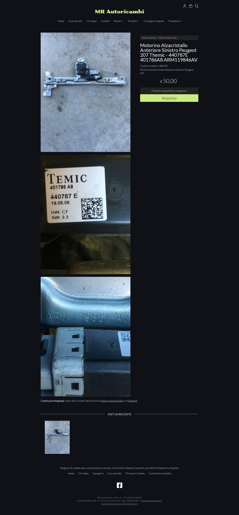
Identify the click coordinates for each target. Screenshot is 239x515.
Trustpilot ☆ (174, 20)
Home (61, 20)
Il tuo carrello (75, 20)
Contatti (105, 20)
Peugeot (132, 400)
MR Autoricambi (119, 12)
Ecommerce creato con (119, 503)
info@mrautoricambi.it (151, 500)
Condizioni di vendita (160, 473)
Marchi (118, 20)
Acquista (169, 98)
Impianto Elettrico (148, 38)
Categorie (98, 473)
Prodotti (132, 20)
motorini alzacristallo (112, 400)
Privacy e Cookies (135, 473)
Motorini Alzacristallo (168, 38)
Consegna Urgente (154, 20)
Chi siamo (91, 20)
